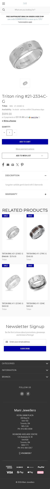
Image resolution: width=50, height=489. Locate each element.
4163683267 (26, 453)
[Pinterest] (22, 164)
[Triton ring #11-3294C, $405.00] (37, 282)
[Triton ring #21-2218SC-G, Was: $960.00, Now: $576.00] (12, 232)
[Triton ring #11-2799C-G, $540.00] (37, 232)
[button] (25, 117)
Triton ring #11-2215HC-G (12, 303)
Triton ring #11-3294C (35, 303)
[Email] (8, 164)
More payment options (25, 149)
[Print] (12, 164)
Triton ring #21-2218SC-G (12, 253)
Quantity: (6, 127)
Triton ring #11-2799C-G (36, 253)
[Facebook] (3, 164)
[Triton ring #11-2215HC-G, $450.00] (12, 282)
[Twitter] (17, 164)
